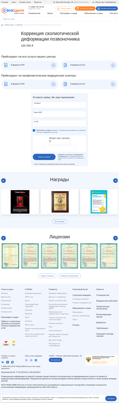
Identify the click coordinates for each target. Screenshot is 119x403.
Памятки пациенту (56, 323)
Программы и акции (9, 317)
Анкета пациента (55, 330)
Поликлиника (6, 300)
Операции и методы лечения (105, 335)
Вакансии (37, 2)
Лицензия (28, 310)
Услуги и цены (7, 289)
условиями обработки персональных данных (70, 157)
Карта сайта (29, 325)
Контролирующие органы (103, 315)
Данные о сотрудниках (57, 297)
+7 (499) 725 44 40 (36, 7)
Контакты (28, 321)
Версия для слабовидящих (106, 2)
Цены (14, 2)
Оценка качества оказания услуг (35, 329)
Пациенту (53, 289)
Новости (100, 289)
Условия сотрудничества (82, 303)
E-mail (36, 121)
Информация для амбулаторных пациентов (58, 313)
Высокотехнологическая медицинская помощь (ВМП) (58, 306)
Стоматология (6, 312)
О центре (4, 2)
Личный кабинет (66, 8)
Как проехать (56, 360)
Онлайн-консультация (108, 8)
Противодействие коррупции (31, 305)
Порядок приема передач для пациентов (58, 335)
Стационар (5, 304)
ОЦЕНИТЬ (104, 362)
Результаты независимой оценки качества (34, 335)
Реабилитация (6, 308)
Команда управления (33, 293)
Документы (101, 322)
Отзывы (76, 325)
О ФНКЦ (28, 289)
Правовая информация (69, 276)
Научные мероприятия (81, 316)
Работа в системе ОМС (58, 300)
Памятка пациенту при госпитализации (57, 318)
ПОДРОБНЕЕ (96, 362)
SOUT (27, 317)
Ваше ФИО (38, 112)
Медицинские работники (106, 301)
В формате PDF (17, 65)
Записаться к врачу (87, 8)
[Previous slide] (3, 180)
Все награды (59, 221)
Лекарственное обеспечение (103, 308)
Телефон (37, 103)
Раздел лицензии (47, 276)
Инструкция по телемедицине (54, 344)
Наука (75, 319)
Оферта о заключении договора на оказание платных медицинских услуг (10, 324)
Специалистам (102, 295)
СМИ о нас (29, 297)
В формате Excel (77, 65)
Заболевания (102, 328)
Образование (78, 312)
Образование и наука (82, 308)
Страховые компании (81, 299)
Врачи (27, 300)
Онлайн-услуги (25, 2)
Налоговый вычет (80, 289)
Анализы (4, 293)
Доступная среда (55, 340)
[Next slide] (115, 180)
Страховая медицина (82, 295)
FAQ (50, 327)
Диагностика (6, 297)
